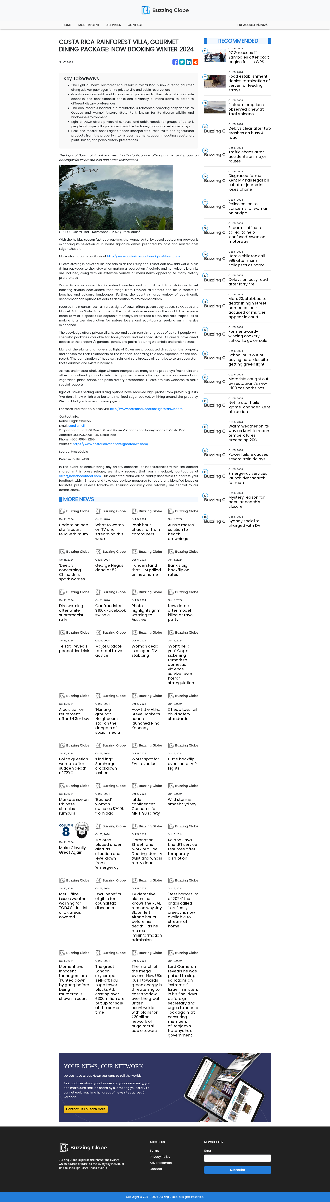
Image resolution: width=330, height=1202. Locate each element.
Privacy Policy (160, 1157)
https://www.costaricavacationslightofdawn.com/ (110, 444)
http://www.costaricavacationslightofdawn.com (143, 256)
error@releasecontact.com (80, 476)
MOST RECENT (88, 25)
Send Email (76, 425)
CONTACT (135, 25)
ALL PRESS (113, 25)
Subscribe (237, 1170)
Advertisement (161, 1163)
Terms (154, 1150)
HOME (66, 25)
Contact (156, 1169)
